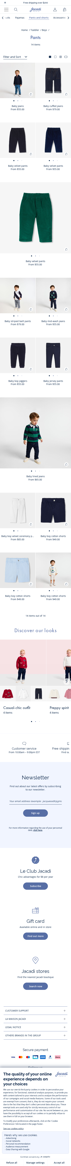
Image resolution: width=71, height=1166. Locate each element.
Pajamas (19, 17)
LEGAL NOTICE (13, 1027)
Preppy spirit (59, 708)
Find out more (36, 936)
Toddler (35, 30)
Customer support (17, 1010)
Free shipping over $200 (35, 2)
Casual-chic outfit (16, 708)
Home (24, 30)
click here (37, 830)
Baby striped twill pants (18, 321)
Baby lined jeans (35, 476)
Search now (35, 986)
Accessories (59, 17)
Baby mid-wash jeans (53, 321)
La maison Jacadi (15, 1018)
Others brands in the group (23, 1035)
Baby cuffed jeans (53, 106)
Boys (44, 30)
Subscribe (35, 886)
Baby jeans (18, 106)
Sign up (35, 813)
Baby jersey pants (53, 380)
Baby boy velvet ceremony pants (18, 536)
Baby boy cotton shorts (53, 536)
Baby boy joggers (17, 380)
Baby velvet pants (18, 165)
